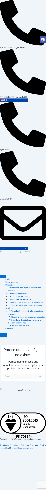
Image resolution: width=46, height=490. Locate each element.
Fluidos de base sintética (21, 299)
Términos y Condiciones (10, 445)
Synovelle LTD (6, 199)
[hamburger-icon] (3, 276)
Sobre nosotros (11, 282)
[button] (43, 39)
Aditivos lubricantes (19, 294)
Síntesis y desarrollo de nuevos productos (28, 317)
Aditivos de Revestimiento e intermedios (27, 302)
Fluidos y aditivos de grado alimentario (26, 305)
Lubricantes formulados (20, 297)
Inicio (7, 279)
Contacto (9, 329)
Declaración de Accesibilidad (21, 448)
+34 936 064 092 (6, 48)
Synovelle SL (5, 150)
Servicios (9, 308)
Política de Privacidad (29, 445)
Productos (9, 285)
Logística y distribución (20, 326)
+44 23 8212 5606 (7, 97)
